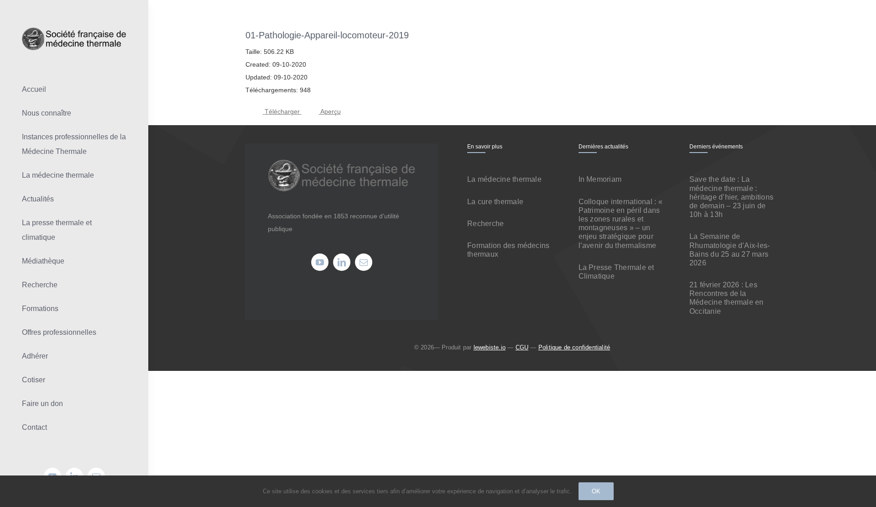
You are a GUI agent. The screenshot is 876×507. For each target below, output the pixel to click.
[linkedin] (341, 262)
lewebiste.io (490, 347)
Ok (596, 491)
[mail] (363, 262)
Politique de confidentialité (574, 347)
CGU (522, 347)
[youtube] (319, 262)
